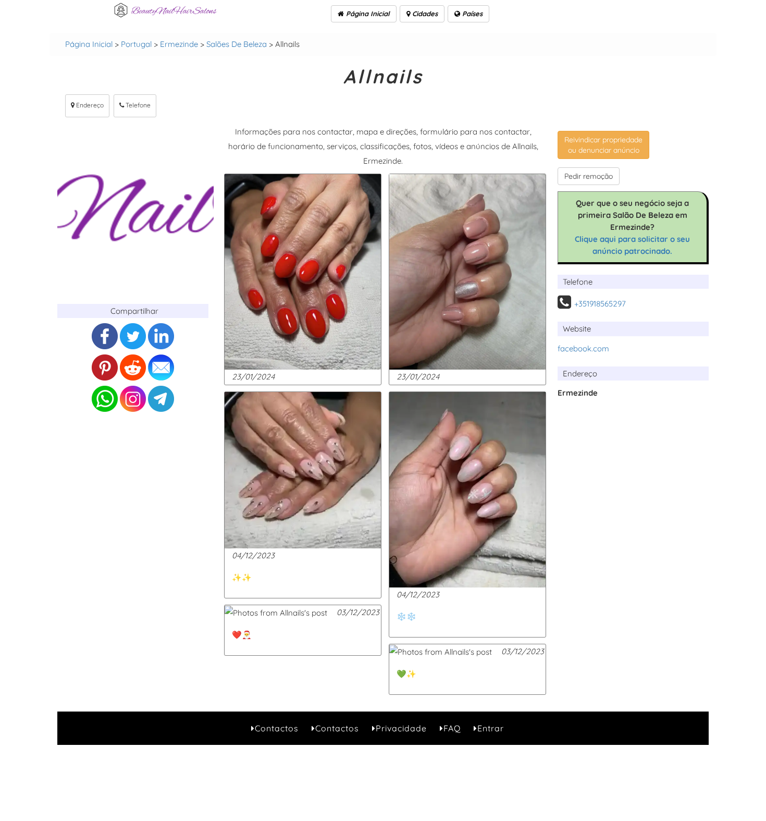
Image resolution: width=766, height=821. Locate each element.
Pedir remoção (588, 176)
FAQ (452, 728)
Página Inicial (367, 13)
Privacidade (401, 728)
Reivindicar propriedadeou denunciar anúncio (603, 145)
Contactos (277, 728)
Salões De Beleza (236, 44)
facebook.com (583, 348)
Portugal (136, 44)
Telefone (137, 105)
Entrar (490, 728)
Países (471, 13)
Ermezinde (179, 44)
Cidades (424, 13)
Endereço (89, 105)
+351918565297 (600, 304)
